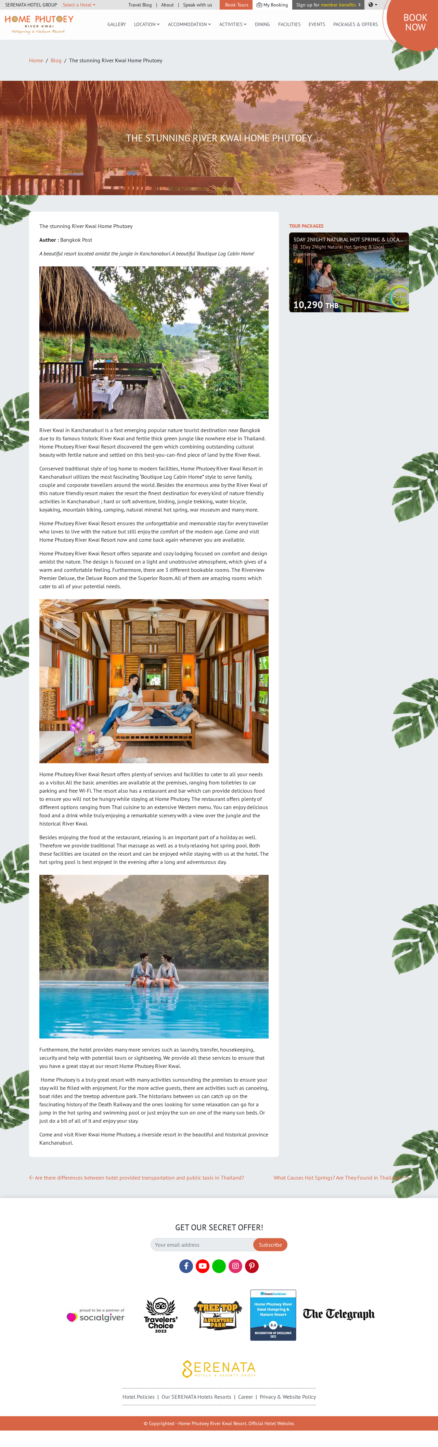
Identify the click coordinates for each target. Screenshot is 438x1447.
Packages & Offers (355, 24)
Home (36, 60)
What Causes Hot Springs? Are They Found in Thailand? (339, 1177)
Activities (230, 24)
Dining (262, 24)
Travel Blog (140, 5)
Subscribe (270, 1244)
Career (245, 1396)
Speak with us (197, 5)
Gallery (116, 24)
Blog (56, 60)
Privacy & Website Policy (288, 1396)
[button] (328, 5)
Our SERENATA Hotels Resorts (196, 1396)
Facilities (289, 24)
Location (144, 24)
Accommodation (187, 24)
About (167, 5)
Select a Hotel (77, 5)
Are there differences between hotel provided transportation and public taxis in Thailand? (139, 1177)
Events (317, 24)
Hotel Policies (139, 1396)
